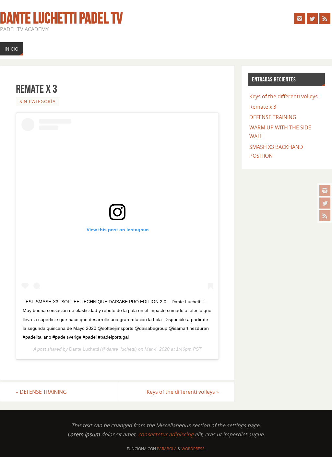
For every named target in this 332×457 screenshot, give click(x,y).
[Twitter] (324, 203)
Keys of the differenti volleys (183, 391)
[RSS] (324, 215)
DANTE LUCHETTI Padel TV (61, 18)
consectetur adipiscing (166, 434)
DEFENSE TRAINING (41, 391)
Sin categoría (37, 101)
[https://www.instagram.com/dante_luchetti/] (324, 190)
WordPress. (194, 448)
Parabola (167, 448)
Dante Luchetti (84, 349)
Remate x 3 (262, 106)
